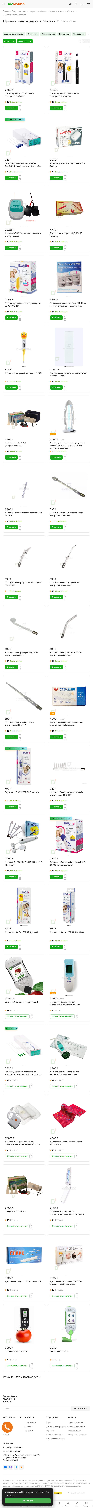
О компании (30, 1422)
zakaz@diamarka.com (12, 1451)
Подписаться (80, 1408)
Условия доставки (76, 1426)
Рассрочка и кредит (77, 1434)
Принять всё (28, 1501)
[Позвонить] (76, 4)
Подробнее (9, 1495)
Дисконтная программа (57, 1426)
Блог (48, 1422)
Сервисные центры (55, 1438)
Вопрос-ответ (74, 1430)
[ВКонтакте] (5, 1467)
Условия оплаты (75, 1422)
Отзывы (28, 1426)
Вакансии (29, 1430)
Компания (29, 1417)
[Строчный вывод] (84, 41)
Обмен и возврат (54, 1434)
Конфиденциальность (77, 1493)
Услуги (6, 1434)
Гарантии (50, 1430)
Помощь (72, 1417)
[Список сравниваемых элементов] (82, 4)
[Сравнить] (20, 109)
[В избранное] (20, 106)
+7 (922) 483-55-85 (12, 1447)
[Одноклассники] (21, 1467)
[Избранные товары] (88, 4)
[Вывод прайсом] (88, 41)
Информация (52, 1417)
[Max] (10, 1467)
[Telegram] (16, 1467)
